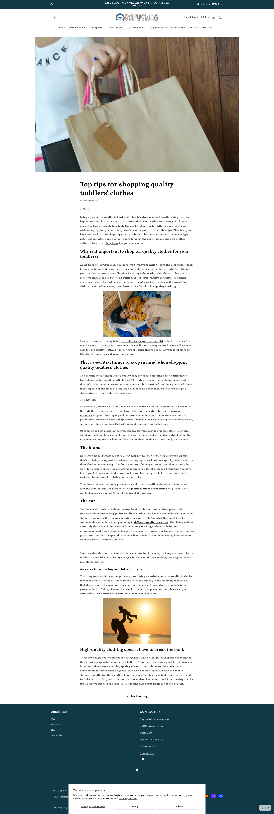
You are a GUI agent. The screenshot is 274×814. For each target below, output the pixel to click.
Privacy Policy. (128, 798)
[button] (54, 17)
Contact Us (56, 735)
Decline (178, 806)
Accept (135, 806)
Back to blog (139, 696)
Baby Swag (62, 808)
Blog (53, 730)
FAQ (53, 719)
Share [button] (86, 209)
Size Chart (56, 724)
